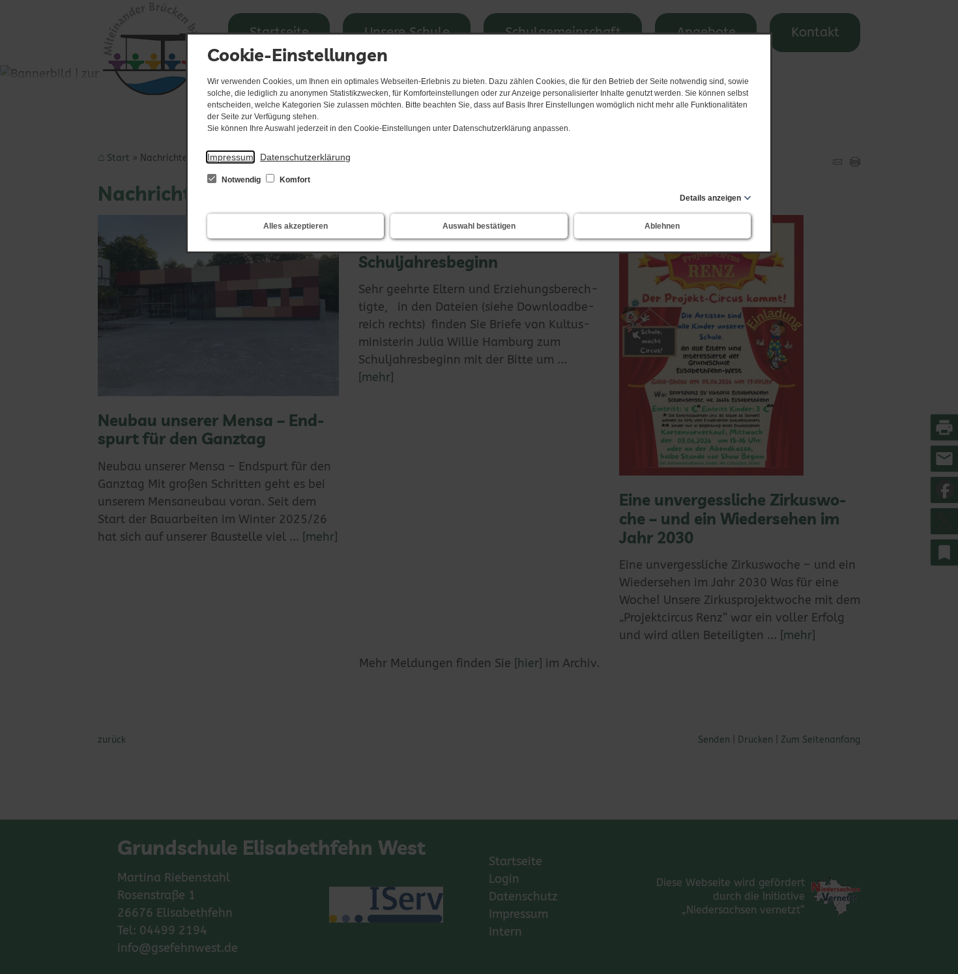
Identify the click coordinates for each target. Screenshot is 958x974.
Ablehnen (662, 226)
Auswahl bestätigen (479, 226)
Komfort (294, 179)
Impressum (230, 157)
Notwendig (241, 179)
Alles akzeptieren (295, 226)
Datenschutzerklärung (305, 157)
